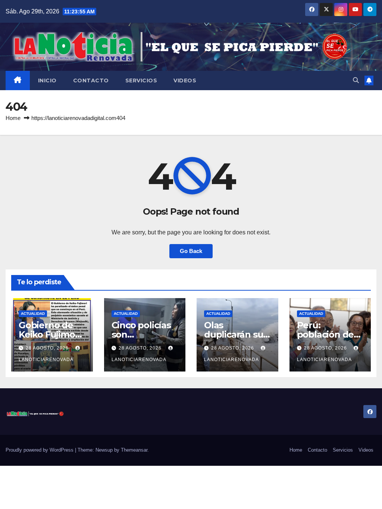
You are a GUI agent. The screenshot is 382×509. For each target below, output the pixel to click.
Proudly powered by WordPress (40, 450)
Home (13, 118)
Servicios (141, 80)
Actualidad (33, 314)
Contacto (91, 80)
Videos (184, 80)
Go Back (191, 251)
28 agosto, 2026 (48, 348)
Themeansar (134, 450)
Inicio (47, 80)
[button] (356, 80)
